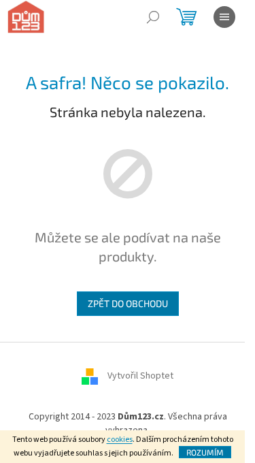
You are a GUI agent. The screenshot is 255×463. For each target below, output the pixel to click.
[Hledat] (153, 17)
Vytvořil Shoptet (140, 376)
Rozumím (205, 452)
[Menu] (224, 17)
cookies (120, 439)
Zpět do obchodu (128, 303)
